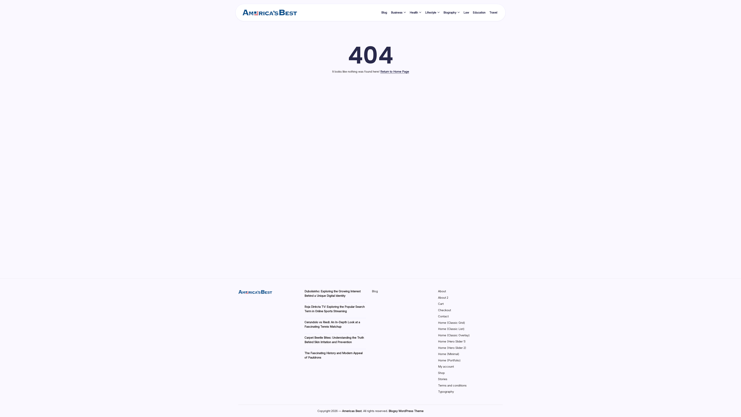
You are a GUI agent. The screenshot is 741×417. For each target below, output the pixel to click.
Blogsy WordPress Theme (406, 411)
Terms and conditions (452, 385)
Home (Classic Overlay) (454, 335)
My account (446, 366)
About (442, 291)
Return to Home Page (394, 71)
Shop (441, 373)
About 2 (443, 297)
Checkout (444, 310)
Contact (443, 316)
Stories (442, 379)
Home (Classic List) (451, 329)
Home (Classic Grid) (451, 323)
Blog (375, 291)
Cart (441, 304)
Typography (446, 391)
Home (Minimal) (448, 354)
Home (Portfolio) (449, 360)
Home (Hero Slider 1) (452, 341)
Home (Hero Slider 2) (452, 348)
